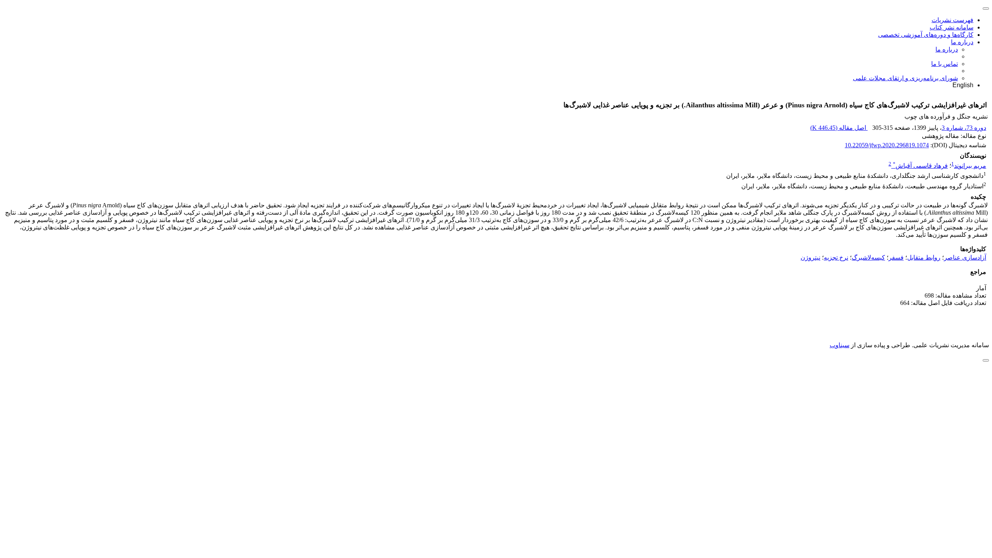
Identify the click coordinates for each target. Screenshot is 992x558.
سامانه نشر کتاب (951, 27)
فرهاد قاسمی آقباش (920, 165)
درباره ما (962, 42)
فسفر (896, 257)
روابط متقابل (923, 257)
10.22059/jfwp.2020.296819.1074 (887, 145)
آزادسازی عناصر (965, 257)
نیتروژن (810, 257)
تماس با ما (944, 63)
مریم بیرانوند (970, 165)
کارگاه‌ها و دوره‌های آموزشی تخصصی (925, 34)
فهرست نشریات (952, 20)
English (962, 85)
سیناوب (839, 345)
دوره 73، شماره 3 (964, 127)
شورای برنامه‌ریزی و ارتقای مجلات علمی (905, 78)
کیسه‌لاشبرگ (868, 257)
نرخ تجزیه (836, 257)
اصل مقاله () (839, 127)
